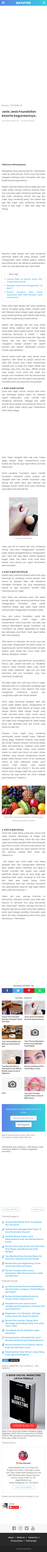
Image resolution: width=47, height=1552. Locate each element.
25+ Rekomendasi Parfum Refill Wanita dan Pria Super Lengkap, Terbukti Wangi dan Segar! (24, 1289)
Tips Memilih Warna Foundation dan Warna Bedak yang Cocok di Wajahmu (11, 1069)
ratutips (23, 3)
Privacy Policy (17, 1541)
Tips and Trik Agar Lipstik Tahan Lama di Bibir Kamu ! (33, 1095)
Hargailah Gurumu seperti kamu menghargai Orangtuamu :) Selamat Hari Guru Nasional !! (25, 1306)
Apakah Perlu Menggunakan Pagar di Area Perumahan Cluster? (23, 1230)
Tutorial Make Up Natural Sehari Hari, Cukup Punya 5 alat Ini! (25, 280)
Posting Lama (38, 1209)
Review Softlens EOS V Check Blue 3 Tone (34, 1067)
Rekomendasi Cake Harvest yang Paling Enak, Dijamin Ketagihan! (24, 1353)
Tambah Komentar (27, 121)
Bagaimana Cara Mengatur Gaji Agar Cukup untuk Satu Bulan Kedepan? (23, 1314)
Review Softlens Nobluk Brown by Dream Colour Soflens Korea (21, 1297)
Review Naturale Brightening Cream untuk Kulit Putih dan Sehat (23, 1264)
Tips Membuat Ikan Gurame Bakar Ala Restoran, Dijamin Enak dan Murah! (23, 1257)
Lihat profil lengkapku (23, 1487)
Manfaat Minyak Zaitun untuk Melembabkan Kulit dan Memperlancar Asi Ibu (24, 1239)
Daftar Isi (21, 1537)
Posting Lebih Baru (10, 1209)
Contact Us (33, 1537)
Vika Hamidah (25, 1463)
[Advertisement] (23, 23)
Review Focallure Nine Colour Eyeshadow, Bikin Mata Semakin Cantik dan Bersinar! (25, 294)
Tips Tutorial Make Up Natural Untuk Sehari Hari (11, 1044)
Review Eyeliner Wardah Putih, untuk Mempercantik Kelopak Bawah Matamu (24, 1338)
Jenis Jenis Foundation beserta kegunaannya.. (34, 1018)
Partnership (31, 1541)
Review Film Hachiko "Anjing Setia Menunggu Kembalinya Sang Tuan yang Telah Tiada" (24, 1323)
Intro (4, 1093)
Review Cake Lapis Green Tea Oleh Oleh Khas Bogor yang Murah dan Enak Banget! (25, 1249)
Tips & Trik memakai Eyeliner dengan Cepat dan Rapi (12, 1019)
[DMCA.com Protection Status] (11, 1361)
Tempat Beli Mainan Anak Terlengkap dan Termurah (23, 1223)
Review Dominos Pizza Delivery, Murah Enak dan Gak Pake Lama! (24, 1346)
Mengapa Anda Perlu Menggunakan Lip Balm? (25, 287)
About (10, 1537)
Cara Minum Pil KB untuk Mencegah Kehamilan (22, 1331)
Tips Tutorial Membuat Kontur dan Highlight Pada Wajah (34, 1043)
